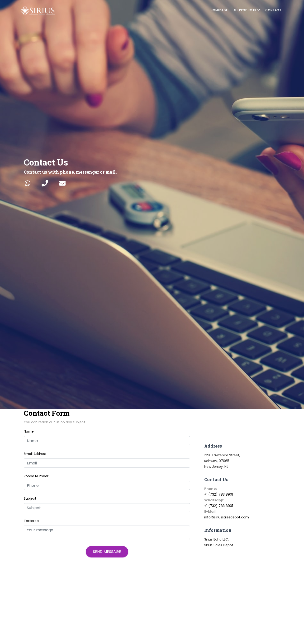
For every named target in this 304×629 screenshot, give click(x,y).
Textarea (31, 520)
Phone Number (36, 476)
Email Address (35, 453)
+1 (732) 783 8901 (218, 494)
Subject (30, 498)
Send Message (107, 551)
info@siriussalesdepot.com (226, 517)
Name (29, 431)
